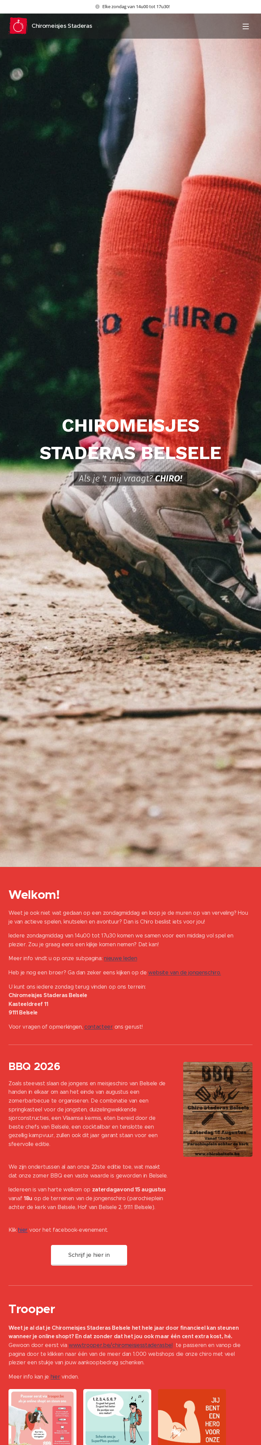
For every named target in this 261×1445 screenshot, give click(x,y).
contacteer (98, 1027)
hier (23, 1230)
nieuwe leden (120, 958)
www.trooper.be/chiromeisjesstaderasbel (121, 1345)
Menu (246, 26)
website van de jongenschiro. (184, 972)
